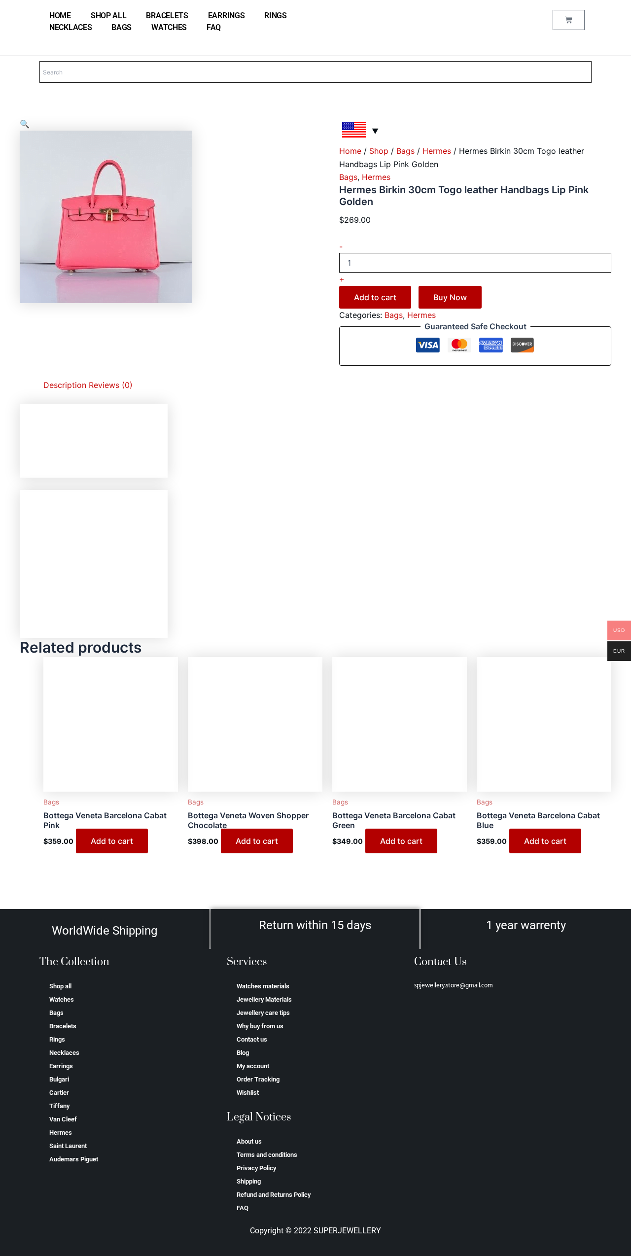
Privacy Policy (256, 1168)
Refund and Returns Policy (274, 1194)
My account (253, 1066)
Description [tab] (64, 385)
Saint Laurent (68, 1146)
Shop (378, 151)
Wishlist (248, 1092)
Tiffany (59, 1106)
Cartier (59, 1092)
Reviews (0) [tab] (111, 385)
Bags (121, 27)
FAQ (214, 27)
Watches (169, 27)
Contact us (252, 1039)
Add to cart (375, 297)
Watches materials (263, 986)
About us (249, 1141)
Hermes (436, 151)
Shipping (249, 1181)
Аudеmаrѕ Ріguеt (73, 1159)
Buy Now (450, 297)
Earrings (226, 15)
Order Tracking (258, 1079)
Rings (275, 15)
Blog (243, 1052)
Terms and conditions (267, 1154)
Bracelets (167, 15)
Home (350, 151)
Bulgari (59, 1079)
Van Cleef (63, 1119)
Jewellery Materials (264, 999)
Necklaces (70, 27)
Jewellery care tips (263, 1012)
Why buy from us (260, 1026)
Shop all (109, 15)
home (60, 15)
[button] (25, 124)
